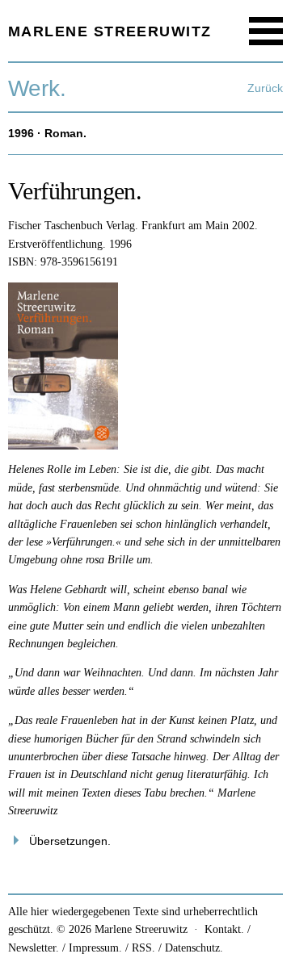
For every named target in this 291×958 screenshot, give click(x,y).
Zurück (265, 88)
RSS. (143, 948)
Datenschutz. (194, 948)
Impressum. (95, 948)
